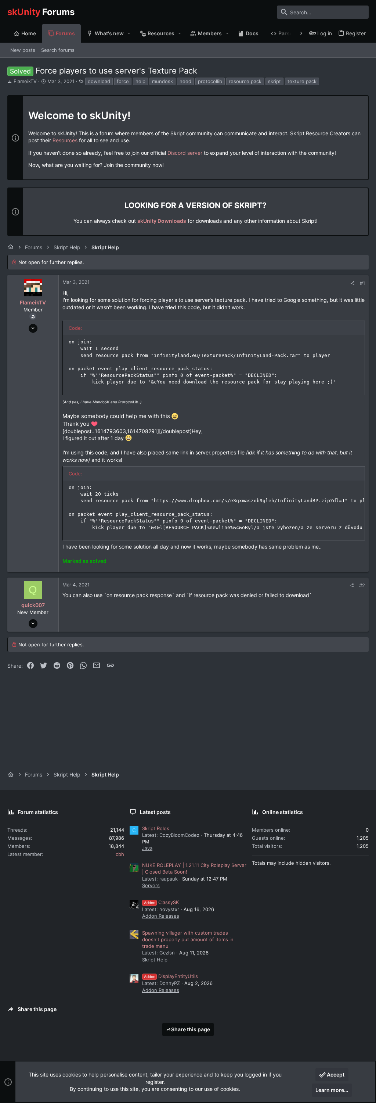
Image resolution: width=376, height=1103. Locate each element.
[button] (129, 33)
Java (147, 848)
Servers (151, 885)
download (99, 81)
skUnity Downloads (161, 221)
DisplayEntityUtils (171, 976)
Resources (65, 140)
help (140, 81)
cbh (120, 854)
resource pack (245, 81)
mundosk (162, 81)
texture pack (302, 81)
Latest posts (155, 812)
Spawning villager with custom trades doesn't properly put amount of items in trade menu (188, 939)
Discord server (184, 153)
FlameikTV (25, 81)
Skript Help (154, 960)
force (123, 81)
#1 (362, 283)
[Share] (352, 283)
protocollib (210, 81)
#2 (362, 585)
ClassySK (161, 902)
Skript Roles (155, 828)
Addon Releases (160, 916)
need (185, 81)
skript (274, 81)
